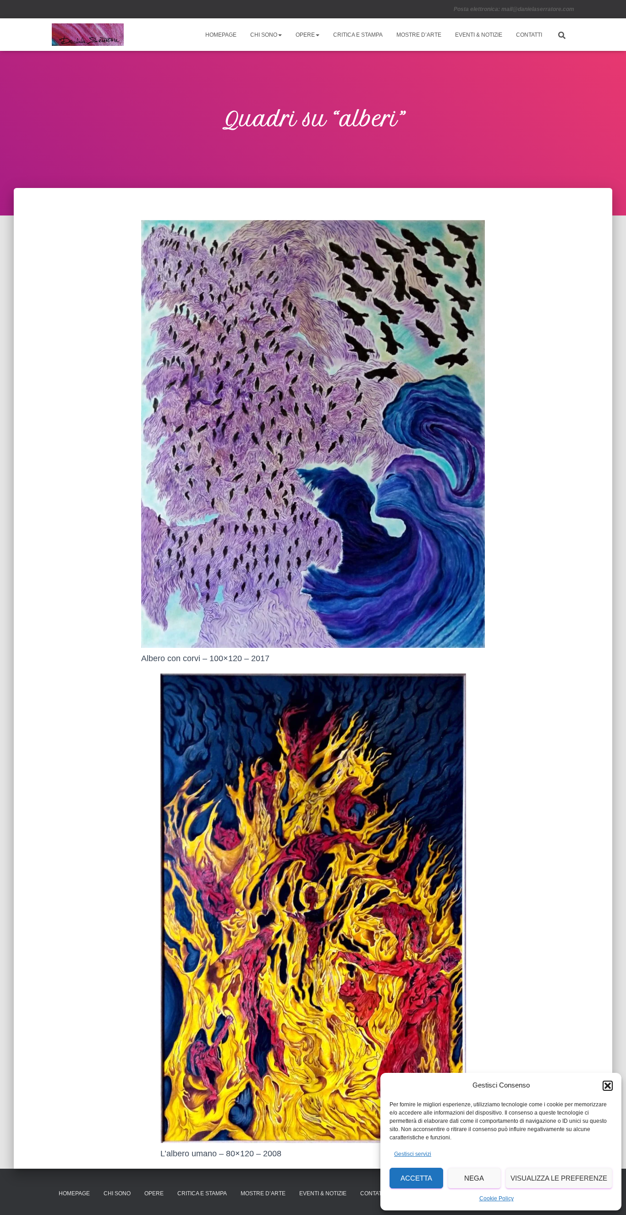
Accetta (416, 1178)
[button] (607, 1085)
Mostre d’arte (418, 35)
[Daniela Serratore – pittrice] (88, 34)
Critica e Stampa (358, 35)
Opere (305, 35)
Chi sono (263, 35)
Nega (474, 1178)
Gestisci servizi (412, 1154)
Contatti (529, 35)
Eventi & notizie (478, 35)
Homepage (220, 35)
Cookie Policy (496, 1198)
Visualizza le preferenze (559, 1178)
